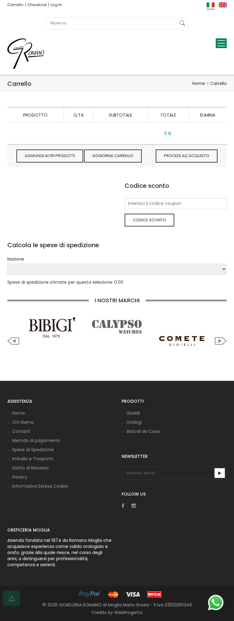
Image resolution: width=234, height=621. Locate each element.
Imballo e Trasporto (33, 459)
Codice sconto (149, 220)
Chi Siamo (23, 422)
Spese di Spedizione (33, 450)
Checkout (37, 5)
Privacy (19, 477)
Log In (56, 5)
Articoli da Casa (143, 431)
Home (198, 83)
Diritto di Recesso (30, 468)
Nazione (15, 259)
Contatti (21, 431)
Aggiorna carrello (112, 156)
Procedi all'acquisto (186, 156)
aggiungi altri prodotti (50, 156)
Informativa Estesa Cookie (40, 486)
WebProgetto (128, 612)
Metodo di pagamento (36, 440)
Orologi (134, 422)
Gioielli (133, 413)
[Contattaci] (216, 602)
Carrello (15, 5)
